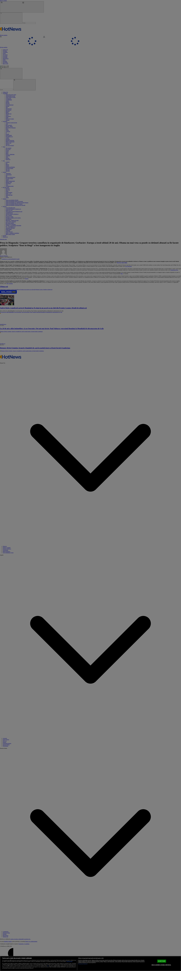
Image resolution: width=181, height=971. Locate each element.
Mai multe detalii (69, 961)
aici (48, 965)
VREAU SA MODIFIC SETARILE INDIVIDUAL (161, 964)
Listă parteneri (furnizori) (82, 963)
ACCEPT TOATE (161, 961)
